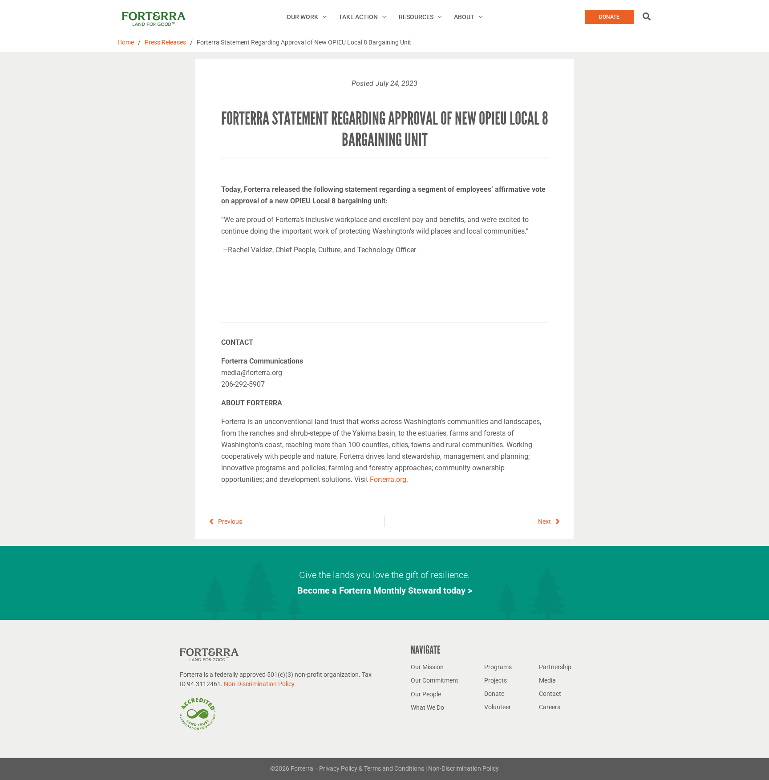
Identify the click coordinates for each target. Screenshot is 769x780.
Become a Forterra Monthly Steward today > (384, 590)
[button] (322, 17)
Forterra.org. (389, 479)
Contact (550, 693)
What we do (427, 707)
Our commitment (434, 680)
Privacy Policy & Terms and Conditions (372, 768)
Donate (494, 693)
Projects (495, 680)
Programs (498, 667)
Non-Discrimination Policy (259, 683)
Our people (426, 694)
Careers (549, 707)
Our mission (427, 667)
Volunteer (497, 707)
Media (547, 680)
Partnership (555, 667)
